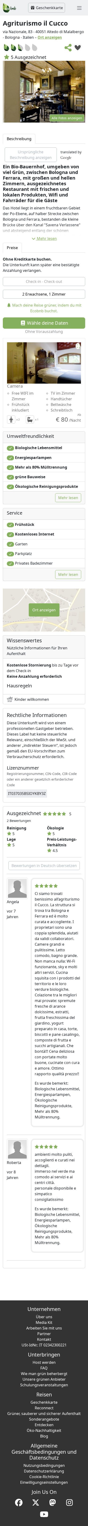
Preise (12, 247)
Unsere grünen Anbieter (44, 1379)
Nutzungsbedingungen (44, 1465)
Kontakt (44, 1339)
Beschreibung (19, 138)
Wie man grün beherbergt (44, 1373)
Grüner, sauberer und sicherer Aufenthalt (44, 1413)
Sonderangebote (44, 1419)
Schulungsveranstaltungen (44, 1384)
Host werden (44, 1362)
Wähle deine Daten (47, 323)
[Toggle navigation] (79, 7)
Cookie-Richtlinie (44, 1476)
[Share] (68, 49)
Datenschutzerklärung (44, 1471)
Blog (44, 1436)
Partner (44, 1333)
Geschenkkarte (49, 7)
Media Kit (44, 1322)
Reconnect (44, 1407)
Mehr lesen (47, 238)
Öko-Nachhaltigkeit (44, 1430)
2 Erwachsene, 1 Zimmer (44, 294)
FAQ (44, 1368)
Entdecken (44, 1424)
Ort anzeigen (50, 37)
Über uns (44, 1316)
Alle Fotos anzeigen (67, 118)
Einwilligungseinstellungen (44, 1482)
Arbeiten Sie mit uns (44, 1328)
